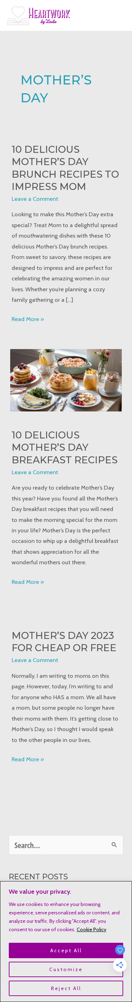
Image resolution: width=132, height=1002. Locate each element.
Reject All (66, 988)
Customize (66, 969)
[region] (66, 941)
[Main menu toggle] (117, 15)
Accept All (66, 950)
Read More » (28, 319)
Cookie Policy (91, 929)
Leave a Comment (35, 198)
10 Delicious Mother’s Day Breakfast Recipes (65, 447)
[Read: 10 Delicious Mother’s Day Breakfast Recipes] (66, 379)
